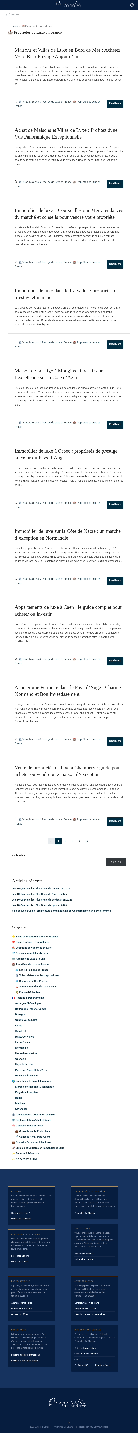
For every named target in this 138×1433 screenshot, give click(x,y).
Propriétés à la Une (20, 1255)
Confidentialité (81, 1365)
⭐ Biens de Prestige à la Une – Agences (35, 936)
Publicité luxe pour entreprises (25, 1354)
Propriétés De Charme (84, 1213)
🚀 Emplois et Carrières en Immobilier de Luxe (38, 1147)
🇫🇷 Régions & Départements (28, 997)
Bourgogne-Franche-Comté (30, 1008)
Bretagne (20, 1014)
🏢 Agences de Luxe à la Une (28, 958)
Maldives (20, 1103)
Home (15, 26)
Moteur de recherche (21, 1218)
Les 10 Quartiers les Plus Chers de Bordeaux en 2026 (42, 899)
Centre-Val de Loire (26, 1020)
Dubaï (18, 1097)
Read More (115, 103)
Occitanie (20, 1058)
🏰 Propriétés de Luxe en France (30, 964)
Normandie (21, 1047)
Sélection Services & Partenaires (89, 1314)
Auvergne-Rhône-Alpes (28, 1003)
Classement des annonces (86, 1353)
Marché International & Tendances (34, 1086)
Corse (18, 1025)
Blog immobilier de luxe (85, 1308)
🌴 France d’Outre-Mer (28, 992)
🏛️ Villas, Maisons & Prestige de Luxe (37, 975)
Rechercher (18, 855)
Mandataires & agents (21, 1308)
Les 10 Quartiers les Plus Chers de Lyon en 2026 (39, 905)
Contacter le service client (86, 1302)
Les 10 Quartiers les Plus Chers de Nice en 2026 (39, 894)
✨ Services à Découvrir (25, 1153)
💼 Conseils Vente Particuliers (32, 1131)
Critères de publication (85, 1348)
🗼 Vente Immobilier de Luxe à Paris (36, 986)
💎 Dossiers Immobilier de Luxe (30, 953)
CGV (76, 1359)
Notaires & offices (19, 1314)
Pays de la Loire (24, 1064)
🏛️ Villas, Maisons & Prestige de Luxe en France (45, 101)
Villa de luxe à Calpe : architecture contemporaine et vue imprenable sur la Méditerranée (61, 910)
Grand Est (20, 1031)
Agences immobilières (21, 1302)
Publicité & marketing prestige (25, 1360)
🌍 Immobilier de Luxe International (32, 1081)
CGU (88, 1359)
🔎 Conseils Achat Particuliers (32, 1136)
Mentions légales (103, 1365)
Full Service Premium (84, 1259)
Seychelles (21, 1108)
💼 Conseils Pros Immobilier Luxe (31, 1142)
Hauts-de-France (24, 1036)
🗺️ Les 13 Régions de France (31, 969)
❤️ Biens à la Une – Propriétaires (30, 942)
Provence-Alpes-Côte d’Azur (31, 1070)
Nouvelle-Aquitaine (26, 1053)
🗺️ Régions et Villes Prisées (31, 981)
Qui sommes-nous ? (20, 1213)
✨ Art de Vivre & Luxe (24, 1159)
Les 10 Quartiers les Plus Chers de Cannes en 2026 (41, 888)
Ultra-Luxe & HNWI (20, 1261)
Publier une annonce (84, 1253)
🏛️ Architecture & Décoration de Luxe (33, 1114)
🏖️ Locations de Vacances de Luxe (32, 947)
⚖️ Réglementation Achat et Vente (31, 1120)
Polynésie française (26, 1075)
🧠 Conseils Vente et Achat (27, 1125)
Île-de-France (22, 1042)
